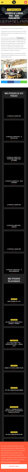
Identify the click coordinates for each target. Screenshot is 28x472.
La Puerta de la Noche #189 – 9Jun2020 (14, 226)
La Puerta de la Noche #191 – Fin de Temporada (14, 181)
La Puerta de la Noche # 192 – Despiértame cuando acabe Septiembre (14, 158)
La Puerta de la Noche (14, 10)
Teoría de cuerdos (14, 340)
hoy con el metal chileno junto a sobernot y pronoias (14, 322)
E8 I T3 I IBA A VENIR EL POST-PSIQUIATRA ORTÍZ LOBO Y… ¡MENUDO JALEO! (14, 344)
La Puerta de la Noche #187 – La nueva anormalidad (14, 270)
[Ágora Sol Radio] (14, 2)
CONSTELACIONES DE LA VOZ (14, 301)
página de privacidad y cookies (10, 462)
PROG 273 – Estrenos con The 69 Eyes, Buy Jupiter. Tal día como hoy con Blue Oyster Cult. (14, 410)
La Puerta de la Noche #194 (14, 116)
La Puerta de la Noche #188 (14, 249)
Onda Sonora (14, 299)
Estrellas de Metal (14, 407)
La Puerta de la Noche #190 (14, 205)
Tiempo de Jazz (14, 365)
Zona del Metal (14, 319)
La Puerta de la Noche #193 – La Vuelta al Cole (14, 137)
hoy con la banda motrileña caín (14, 434)
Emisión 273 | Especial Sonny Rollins (14, 368)
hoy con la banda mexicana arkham (14, 390)
